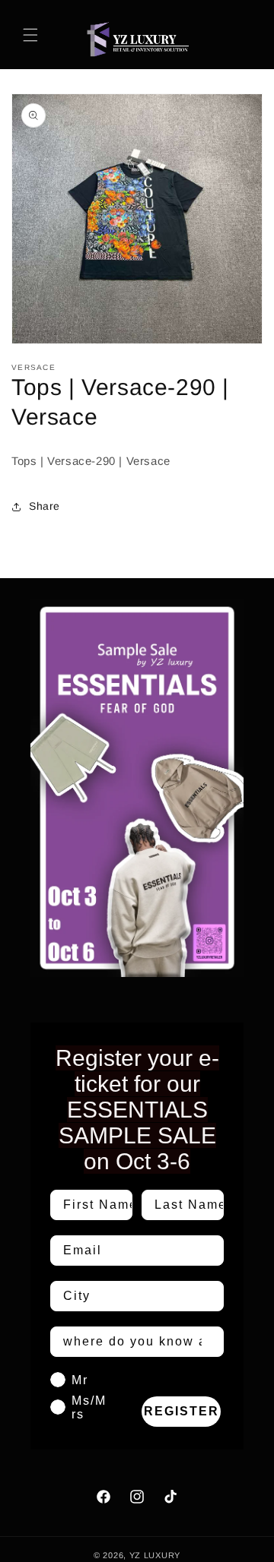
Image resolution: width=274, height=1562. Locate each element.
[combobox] (132, 1296)
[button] (30, 35)
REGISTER (181, 1411)
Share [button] (44, 506)
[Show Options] (209, 1296)
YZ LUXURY (154, 1555)
